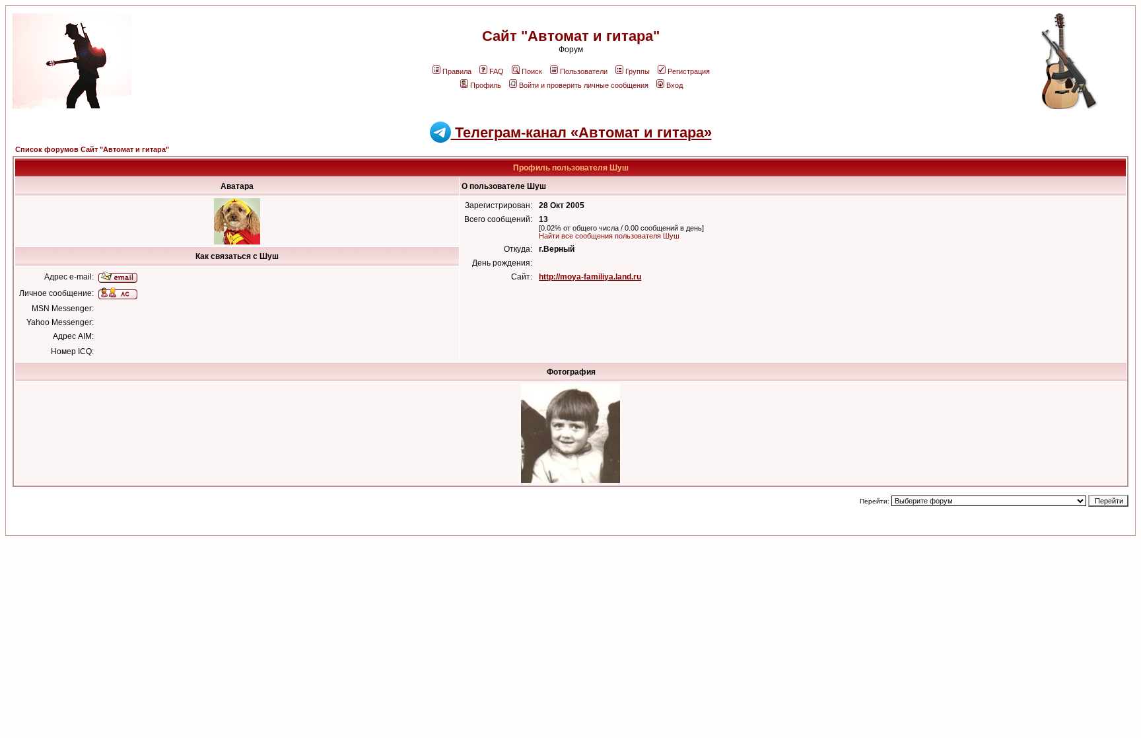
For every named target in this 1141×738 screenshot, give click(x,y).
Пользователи (583, 71)
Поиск (532, 71)
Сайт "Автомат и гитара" (571, 36)
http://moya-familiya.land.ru (590, 276)
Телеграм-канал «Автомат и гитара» (581, 132)
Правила (456, 71)
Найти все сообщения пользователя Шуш (609, 236)
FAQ (496, 71)
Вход (674, 85)
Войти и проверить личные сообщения (583, 85)
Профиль (485, 85)
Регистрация (689, 71)
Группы (637, 71)
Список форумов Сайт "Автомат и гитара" (92, 149)
